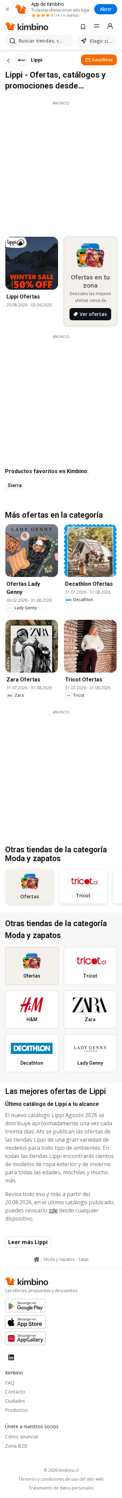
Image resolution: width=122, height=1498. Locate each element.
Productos (16, 1410)
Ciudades (15, 1401)
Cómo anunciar (22, 1436)
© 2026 (61, 1470)
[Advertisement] (61, 167)
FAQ (10, 1383)
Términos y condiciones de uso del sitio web (61, 1479)
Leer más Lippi (28, 1242)
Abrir (105, 9)
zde (53, 1210)
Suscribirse (102, 60)
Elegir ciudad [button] (102, 41)
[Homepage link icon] (36, 1259)
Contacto (15, 1391)
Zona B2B (16, 1446)
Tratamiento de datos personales (61, 1488)
